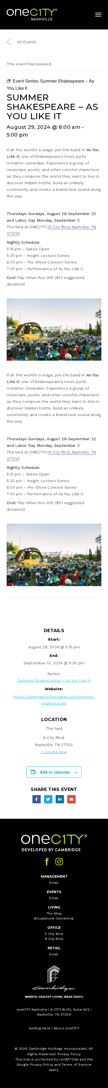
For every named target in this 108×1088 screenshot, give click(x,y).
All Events (27, 42)
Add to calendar (55, 772)
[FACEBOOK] (47, 861)
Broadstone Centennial (54, 918)
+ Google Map (54, 752)
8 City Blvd (54, 939)
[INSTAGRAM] (59, 861)
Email (53, 883)
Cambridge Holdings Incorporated (57, 1049)
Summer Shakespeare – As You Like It (54, 680)
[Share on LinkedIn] (60, 799)
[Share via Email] (71, 799)
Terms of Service (76, 1065)
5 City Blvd (54, 934)
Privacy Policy (69, 1054)
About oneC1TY (66, 1028)
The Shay (54, 913)
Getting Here (39, 1028)
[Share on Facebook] (36, 799)
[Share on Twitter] (48, 799)
